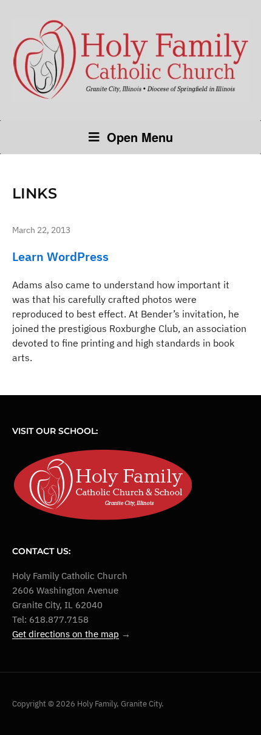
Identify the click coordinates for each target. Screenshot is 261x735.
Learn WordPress (60, 256)
